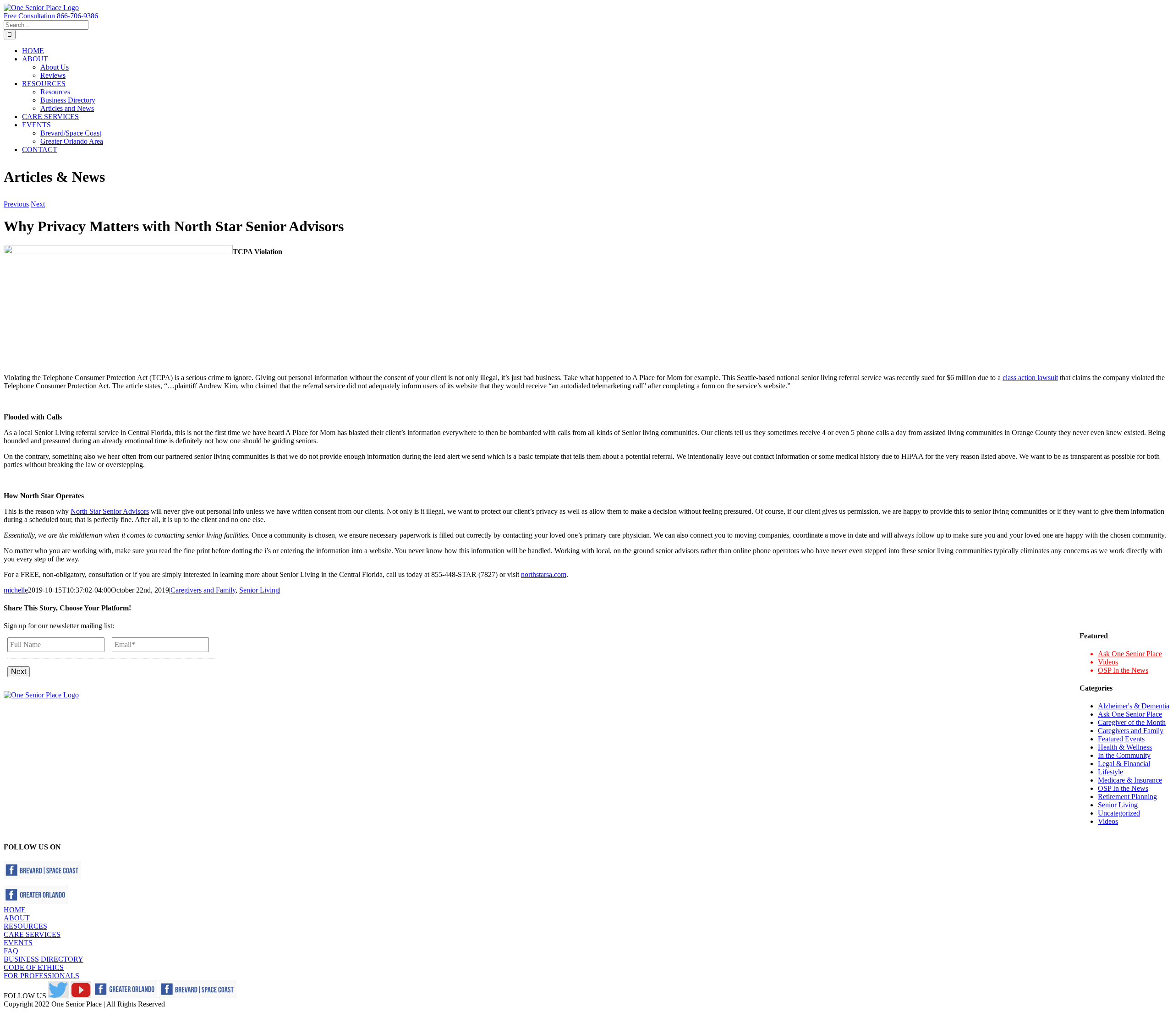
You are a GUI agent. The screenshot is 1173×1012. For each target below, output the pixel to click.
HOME (15, 910)
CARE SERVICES (32, 934)
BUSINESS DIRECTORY (43, 959)
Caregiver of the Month (1132, 722)
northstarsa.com (543, 574)
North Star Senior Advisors (110, 511)
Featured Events (1121, 739)
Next (38, 204)
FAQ (11, 951)
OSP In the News (1123, 670)
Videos (1108, 662)
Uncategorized (1119, 813)
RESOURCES (25, 926)
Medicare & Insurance (1130, 780)
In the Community (1124, 755)
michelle (16, 590)
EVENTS (18, 943)
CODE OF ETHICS (34, 967)
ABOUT (17, 918)
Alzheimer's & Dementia (1133, 706)
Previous (16, 204)
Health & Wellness (1125, 747)
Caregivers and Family (203, 590)
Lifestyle (1110, 772)
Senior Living (259, 590)
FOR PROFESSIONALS (41, 975)
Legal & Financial (1124, 763)
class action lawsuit (1030, 377)
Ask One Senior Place (1130, 654)
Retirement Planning (1127, 796)
